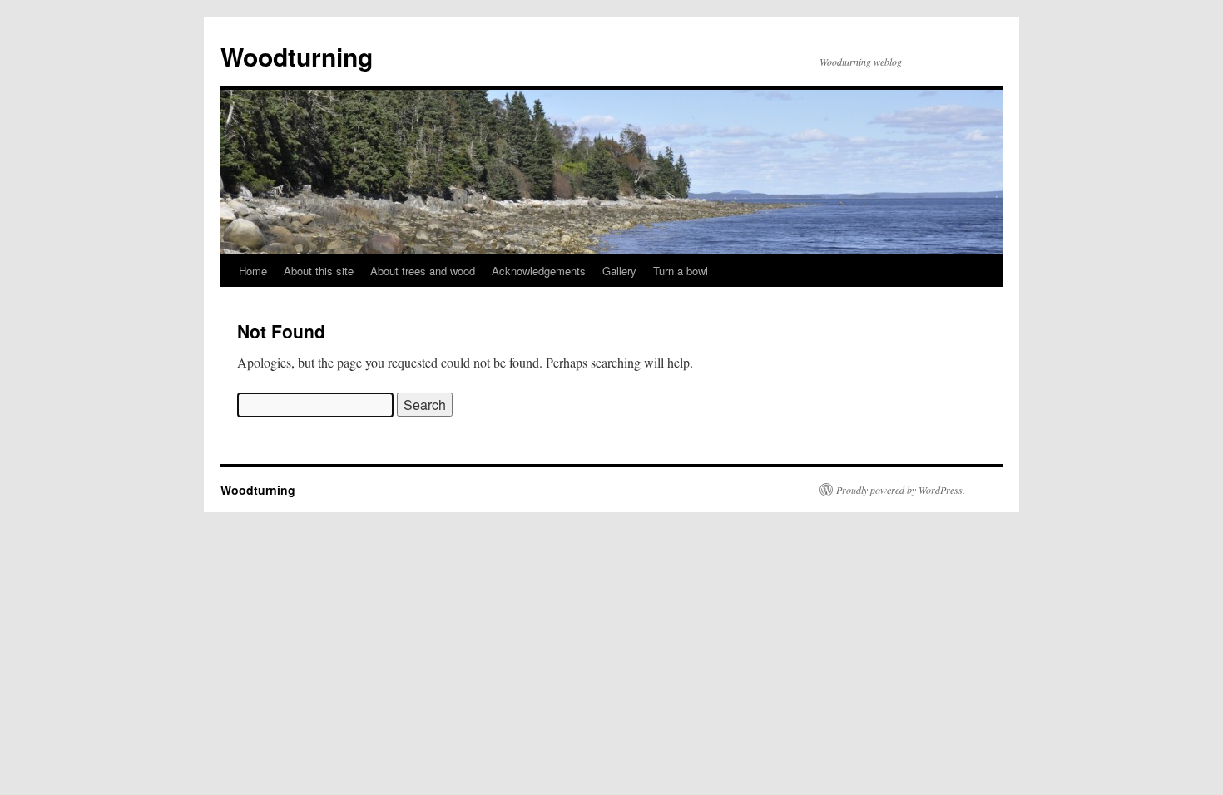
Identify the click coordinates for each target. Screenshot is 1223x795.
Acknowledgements (539, 271)
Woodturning (296, 56)
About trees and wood (422, 271)
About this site (319, 271)
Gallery (619, 271)
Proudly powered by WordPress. (900, 489)
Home (253, 271)
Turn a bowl (680, 271)
